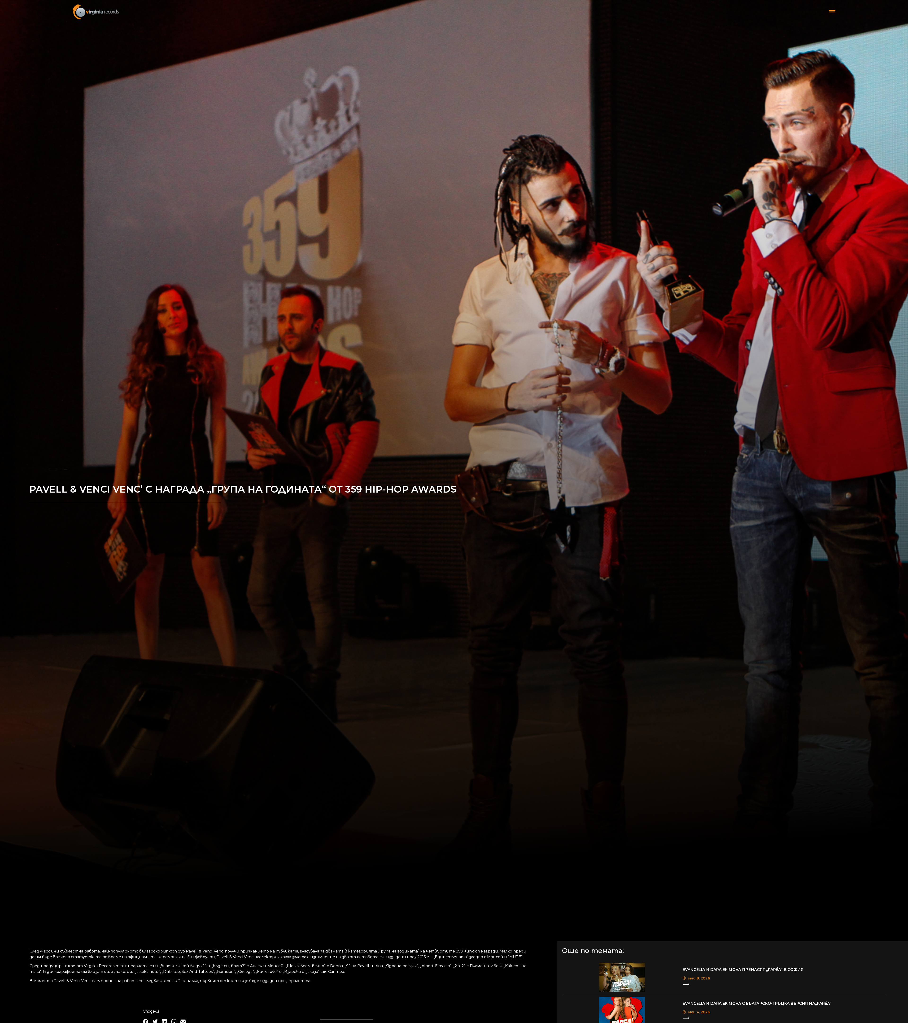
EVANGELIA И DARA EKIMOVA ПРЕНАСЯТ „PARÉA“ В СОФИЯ (743, 969)
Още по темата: (593, 951)
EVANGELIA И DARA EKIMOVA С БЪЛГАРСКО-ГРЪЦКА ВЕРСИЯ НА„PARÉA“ (757, 1003)
